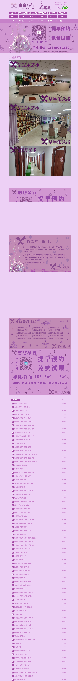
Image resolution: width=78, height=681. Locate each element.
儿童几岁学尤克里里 (20, 498)
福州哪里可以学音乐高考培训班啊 (24, 425)
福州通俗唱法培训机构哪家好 (23, 570)
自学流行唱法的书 (19, 578)
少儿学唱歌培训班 (19, 599)
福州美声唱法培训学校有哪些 (23, 476)
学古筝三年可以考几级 (20, 552)
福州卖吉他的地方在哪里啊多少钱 (24, 472)
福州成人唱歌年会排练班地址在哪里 (25, 538)
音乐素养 (62, 13)
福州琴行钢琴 (18, 614)
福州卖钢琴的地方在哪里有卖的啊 (24, 429)
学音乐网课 (17, 643)
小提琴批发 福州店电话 (21, 603)
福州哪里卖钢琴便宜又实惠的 (23, 447)
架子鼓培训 (52, 13)
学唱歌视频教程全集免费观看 (23, 563)
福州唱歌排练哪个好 (20, 556)
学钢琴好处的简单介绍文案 (22, 432)
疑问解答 (40, 21)
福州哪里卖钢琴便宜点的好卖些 (23, 629)
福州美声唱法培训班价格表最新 (23, 676)
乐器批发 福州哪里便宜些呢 (22, 585)
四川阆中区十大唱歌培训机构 (23, 625)
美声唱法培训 (42, 13)
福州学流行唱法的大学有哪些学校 (24, 458)
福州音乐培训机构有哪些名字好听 (24, 520)
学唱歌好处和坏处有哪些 (21, 414)
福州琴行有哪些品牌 (20, 480)
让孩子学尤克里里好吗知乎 (22, 440)
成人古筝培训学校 (19, 443)
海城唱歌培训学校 (19, 679)
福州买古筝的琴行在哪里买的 (23, 581)
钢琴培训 (13, 16)
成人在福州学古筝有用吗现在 (23, 661)
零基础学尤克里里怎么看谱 (22, 512)
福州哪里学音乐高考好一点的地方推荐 (25, 454)
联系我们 (59, 21)
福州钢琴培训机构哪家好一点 (23, 450)
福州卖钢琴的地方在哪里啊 (22, 632)
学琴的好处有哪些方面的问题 (23, 658)
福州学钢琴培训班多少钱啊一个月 (24, 436)
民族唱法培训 (33, 13)
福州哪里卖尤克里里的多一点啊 (23, 490)
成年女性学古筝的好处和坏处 (23, 596)
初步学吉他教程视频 (20, 534)
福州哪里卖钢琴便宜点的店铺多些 (24, 545)
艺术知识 (15, 400)
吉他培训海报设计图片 (20, 654)
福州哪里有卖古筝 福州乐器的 (23, 523)
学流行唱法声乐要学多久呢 (22, 665)
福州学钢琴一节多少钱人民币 (23, 549)
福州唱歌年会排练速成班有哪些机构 (25, 639)
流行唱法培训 (23, 13)
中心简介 (22, 21)
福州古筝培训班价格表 (20, 516)
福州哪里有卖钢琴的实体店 (22, 509)
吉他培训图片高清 (19, 487)
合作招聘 (50, 21)
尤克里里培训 (52, 16)
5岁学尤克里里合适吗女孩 (22, 505)
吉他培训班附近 (18, 469)
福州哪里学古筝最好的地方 (22, 650)
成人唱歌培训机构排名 (20, 465)
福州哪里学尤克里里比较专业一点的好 (25, 672)
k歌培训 (13, 13)
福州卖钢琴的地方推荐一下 (22, 494)
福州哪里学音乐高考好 (20, 527)
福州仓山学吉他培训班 (20, 403)
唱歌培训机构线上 (19, 636)
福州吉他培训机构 (19, 559)
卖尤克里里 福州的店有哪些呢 (23, 607)
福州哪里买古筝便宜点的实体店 (23, 592)
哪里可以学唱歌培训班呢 (21, 567)
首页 (13, 21)
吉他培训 (23, 16)
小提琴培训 (42, 16)
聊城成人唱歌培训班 (20, 610)
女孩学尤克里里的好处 (20, 410)
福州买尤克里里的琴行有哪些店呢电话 (25, 461)
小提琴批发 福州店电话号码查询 (23, 483)
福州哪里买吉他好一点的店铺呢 (23, 421)
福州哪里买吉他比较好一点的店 (23, 618)
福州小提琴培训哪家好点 (21, 574)
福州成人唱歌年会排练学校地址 (23, 541)
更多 (63, 400)
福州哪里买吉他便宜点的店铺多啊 (24, 501)
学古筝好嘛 (17, 647)
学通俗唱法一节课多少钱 (21, 669)
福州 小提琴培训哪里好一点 (22, 407)
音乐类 (31, 21)
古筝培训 (33, 16)
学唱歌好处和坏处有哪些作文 (23, 530)
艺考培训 (62, 16)
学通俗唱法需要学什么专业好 (23, 418)
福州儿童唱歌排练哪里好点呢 (23, 621)
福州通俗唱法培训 (19, 589)
